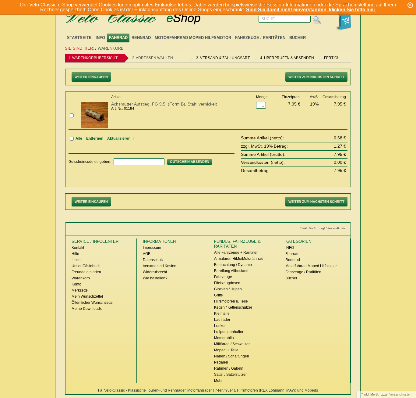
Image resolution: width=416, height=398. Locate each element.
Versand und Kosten (159, 266)
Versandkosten (400, 394)
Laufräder (222, 319)
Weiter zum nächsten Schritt (316, 77)
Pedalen (221, 362)
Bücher (297, 37)
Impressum (152, 248)
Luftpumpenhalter (228, 332)
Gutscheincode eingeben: (90, 162)
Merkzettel (80, 290)
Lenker (220, 326)
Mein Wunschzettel (87, 296)
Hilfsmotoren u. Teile (231, 301)
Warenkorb (111, 48)
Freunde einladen (86, 272)
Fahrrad (118, 37)
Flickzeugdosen (227, 283)
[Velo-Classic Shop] (141, 17)
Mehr (218, 380)
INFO (100, 37)
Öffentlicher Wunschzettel (93, 302)
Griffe (218, 295)
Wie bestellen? (155, 278)
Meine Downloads (87, 309)
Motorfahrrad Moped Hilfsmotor (193, 37)
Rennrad (141, 37)
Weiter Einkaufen (91, 77)
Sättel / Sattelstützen (231, 374)
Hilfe (75, 254)
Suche (268, 19)
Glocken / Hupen (228, 289)
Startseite (79, 37)
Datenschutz (153, 260)
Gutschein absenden (189, 161)
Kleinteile (222, 313)
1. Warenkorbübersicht (93, 58)
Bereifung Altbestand (231, 271)
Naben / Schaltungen (231, 356)
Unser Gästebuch (86, 266)
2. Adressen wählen (152, 58)
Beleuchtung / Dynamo (233, 265)
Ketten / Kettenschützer (233, 307)
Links (76, 260)
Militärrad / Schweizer (232, 344)
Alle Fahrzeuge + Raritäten (236, 252)
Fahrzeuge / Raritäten (260, 37)
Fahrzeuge (223, 277)
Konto (76, 284)
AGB (146, 254)
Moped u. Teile (226, 350)
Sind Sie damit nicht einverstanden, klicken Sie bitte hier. (311, 9)
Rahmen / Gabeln (228, 368)
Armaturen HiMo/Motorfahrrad (238, 258)
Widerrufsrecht (155, 272)
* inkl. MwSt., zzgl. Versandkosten (323, 228)
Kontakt (78, 248)
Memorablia (224, 338)
